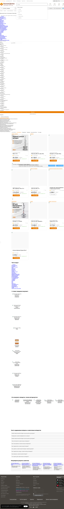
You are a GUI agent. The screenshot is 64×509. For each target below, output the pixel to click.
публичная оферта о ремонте (34, 505)
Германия (2, 20)
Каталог (5, 10)
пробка (19, 17)
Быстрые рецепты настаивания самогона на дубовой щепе (47, 467)
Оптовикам (19, 0)
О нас (17, 478)
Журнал (51, 8)
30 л (1, 33)
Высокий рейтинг (34, 132)
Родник (1, 22)
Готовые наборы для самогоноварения (7, 129)
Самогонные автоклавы (4, 40)
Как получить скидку (5, 493)
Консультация (52, 165)
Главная (1, 10)
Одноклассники (36, 483)
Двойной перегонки (4, 25)
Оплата (14, 0)
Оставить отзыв (4, 491)
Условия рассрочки (4, 490)
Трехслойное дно (3, 36)
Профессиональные (4, 26)
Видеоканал (40, 499)
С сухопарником (3, 29)
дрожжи (20, 10)
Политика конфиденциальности (26, 504)
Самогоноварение (10, 10)
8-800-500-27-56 (56, 1)
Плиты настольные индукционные (6, 125)
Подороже (28, 132)
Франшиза (18, 482)
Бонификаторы (3, 124)
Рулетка (32, 499)
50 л (1, 34)
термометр (20, 16)
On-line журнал (23, 499)
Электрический (3, 23)
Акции (2, 480)
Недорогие (2, 21)
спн (19, 12)
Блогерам (17, 485)
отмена (2, 16)
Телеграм (35, 480)
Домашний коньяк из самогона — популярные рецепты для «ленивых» (58, 468)
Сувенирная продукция (4, 130)
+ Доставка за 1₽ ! (24, 158)
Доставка (2, 482)
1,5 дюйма (2, 30)
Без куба (1, 21)
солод (19, 9)
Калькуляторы (58, 8)
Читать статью (60, 165)
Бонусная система (4, 488)
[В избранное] (25, 155)
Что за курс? (53, 194)
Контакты (18, 480)
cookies (8, 505)
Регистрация (3, 495)
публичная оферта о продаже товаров (39, 504)
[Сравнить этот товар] (45, 155)
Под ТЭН (1, 24)
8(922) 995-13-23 (20, 489)
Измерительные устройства (5, 126)
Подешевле (24, 132)
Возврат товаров (4, 485)
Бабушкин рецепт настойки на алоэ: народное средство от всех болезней (37, 468)
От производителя (3, 29)
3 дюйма (1, 31)
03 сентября (16, 160)
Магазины (3, 478)
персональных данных (45, 493)
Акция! (31, 168)
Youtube (34, 478)
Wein (1, 19)
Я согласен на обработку (41, 493)
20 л (1, 33)
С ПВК (1, 39)
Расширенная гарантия (5, 486)
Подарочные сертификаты (5, 131)
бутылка (20, 14)
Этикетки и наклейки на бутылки (6, 129)
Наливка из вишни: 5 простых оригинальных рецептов (26, 467)
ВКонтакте (35, 482)
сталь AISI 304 (2, 37)
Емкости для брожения (4, 120)
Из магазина (2, 37)
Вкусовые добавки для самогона (6, 125)
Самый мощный (3, 38)
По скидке (39, 132)
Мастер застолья (30, 0)
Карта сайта (3, 496)
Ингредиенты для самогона (5, 121)
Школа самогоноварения (52, 499)
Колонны (2, 17)
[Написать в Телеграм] (63, 8)
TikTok (34, 485)
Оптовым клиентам (19, 483)
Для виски (2, 35)
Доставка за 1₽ (9, 0)
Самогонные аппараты (4, 118)
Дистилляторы (3, 17)
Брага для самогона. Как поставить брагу (16, 466)
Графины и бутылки (4, 127)
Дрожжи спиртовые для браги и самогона (8, 122)
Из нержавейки (3, 28)
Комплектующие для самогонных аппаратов (8, 118)
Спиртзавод (2, 25)
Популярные (19, 132)
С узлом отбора (3, 18)
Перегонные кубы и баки (5, 119)
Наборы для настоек (4, 121)
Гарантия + (24, 0)
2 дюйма (1, 32)
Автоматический (3, 27)
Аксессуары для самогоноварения (6, 123)
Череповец (3, 0)
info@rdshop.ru (19, 492)
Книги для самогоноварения (5, 128)
